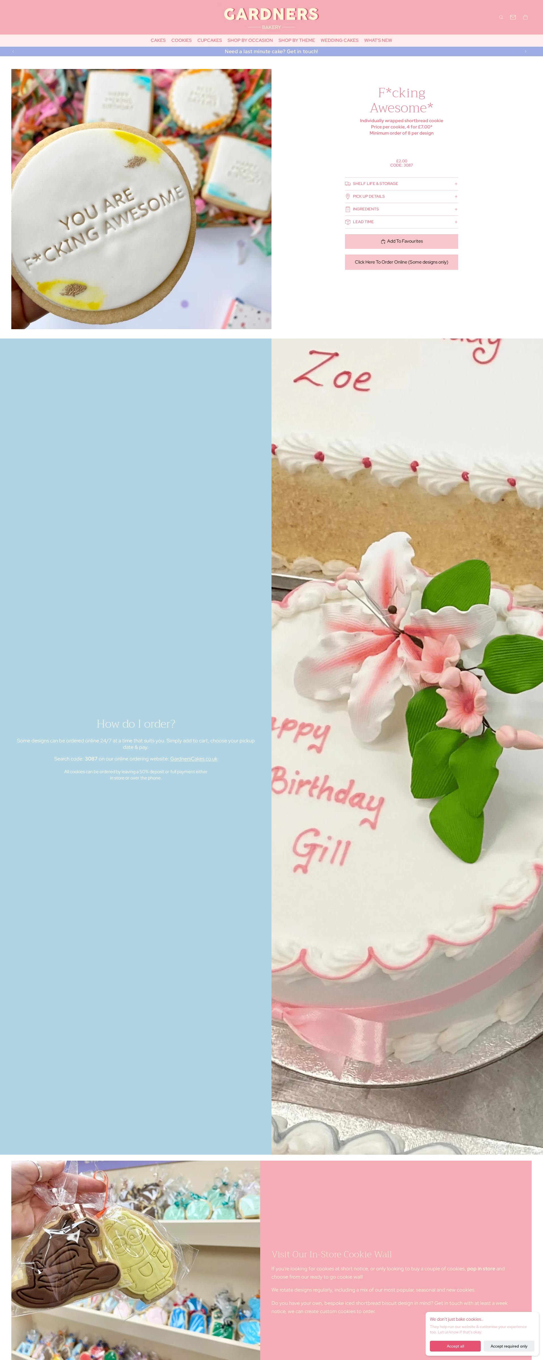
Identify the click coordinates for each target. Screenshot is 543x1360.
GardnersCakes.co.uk (193, 758)
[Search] (501, 17)
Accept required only (509, 1346)
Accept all (455, 1346)
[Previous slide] (13, 51)
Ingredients (366, 209)
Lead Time (363, 221)
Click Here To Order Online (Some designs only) (401, 262)
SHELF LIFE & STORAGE (375, 183)
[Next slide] (525, 51)
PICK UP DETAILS (369, 196)
